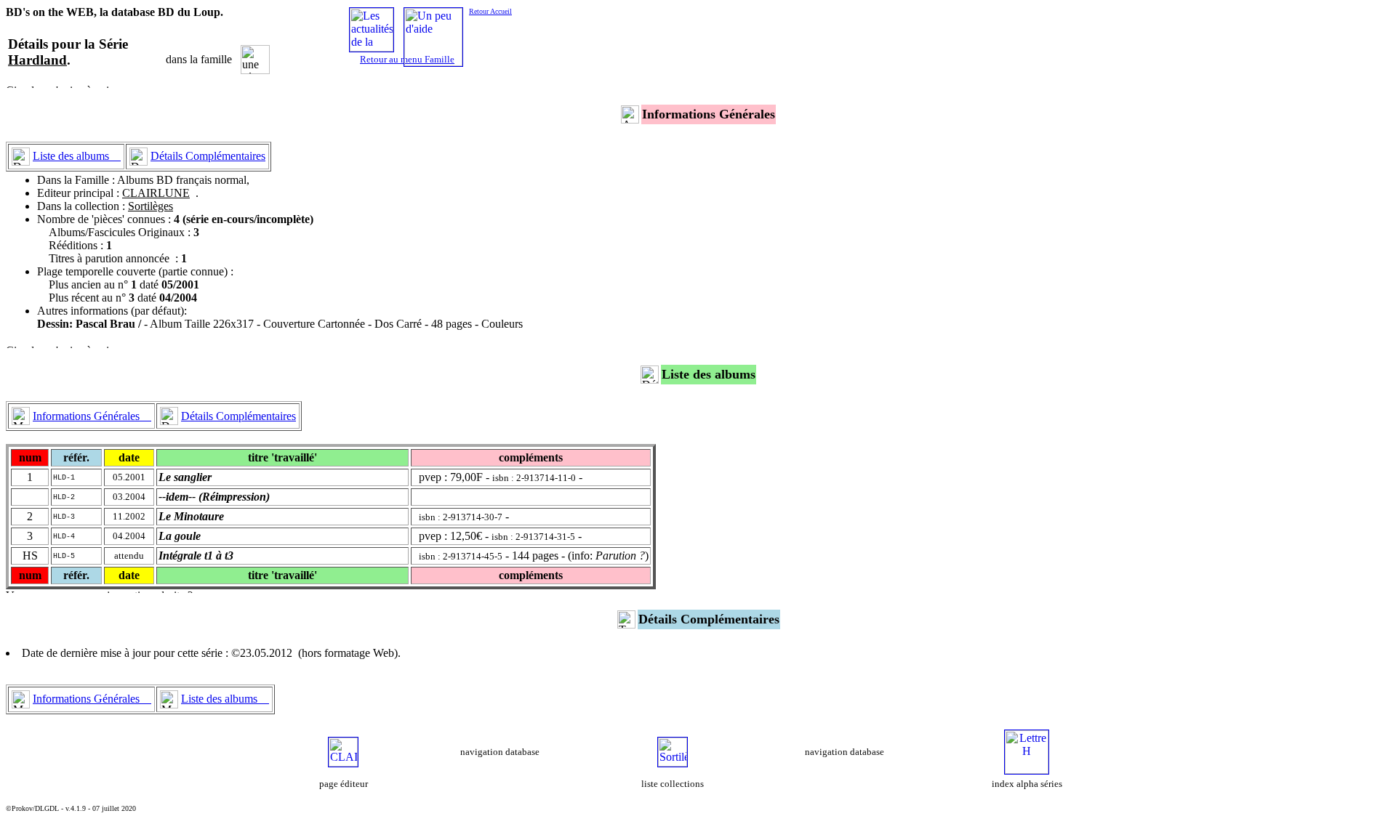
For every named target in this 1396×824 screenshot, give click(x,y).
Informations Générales (92, 416)
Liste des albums (77, 156)
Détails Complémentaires (208, 156)
